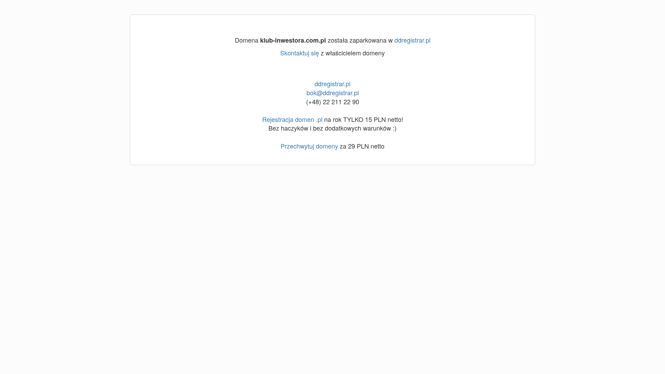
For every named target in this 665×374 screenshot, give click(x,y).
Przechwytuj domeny (309, 145)
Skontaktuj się (299, 52)
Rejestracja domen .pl (292, 119)
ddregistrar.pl (412, 39)
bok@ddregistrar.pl (333, 92)
